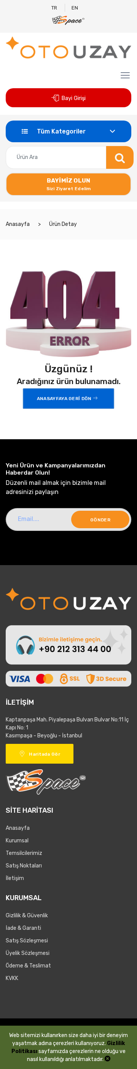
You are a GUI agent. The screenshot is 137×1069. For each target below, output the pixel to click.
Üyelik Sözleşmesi (27, 953)
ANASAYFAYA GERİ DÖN (65, 398)
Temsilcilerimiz (24, 853)
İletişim (15, 878)
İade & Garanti (23, 928)
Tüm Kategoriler (60, 131)
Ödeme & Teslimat (28, 966)
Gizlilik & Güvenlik (27, 915)
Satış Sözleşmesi (27, 940)
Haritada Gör (44, 754)
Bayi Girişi (73, 98)
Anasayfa (18, 224)
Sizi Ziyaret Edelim (68, 184)
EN (75, 8)
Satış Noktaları (24, 866)
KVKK (12, 978)
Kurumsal (17, 840)
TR (54, 8)
